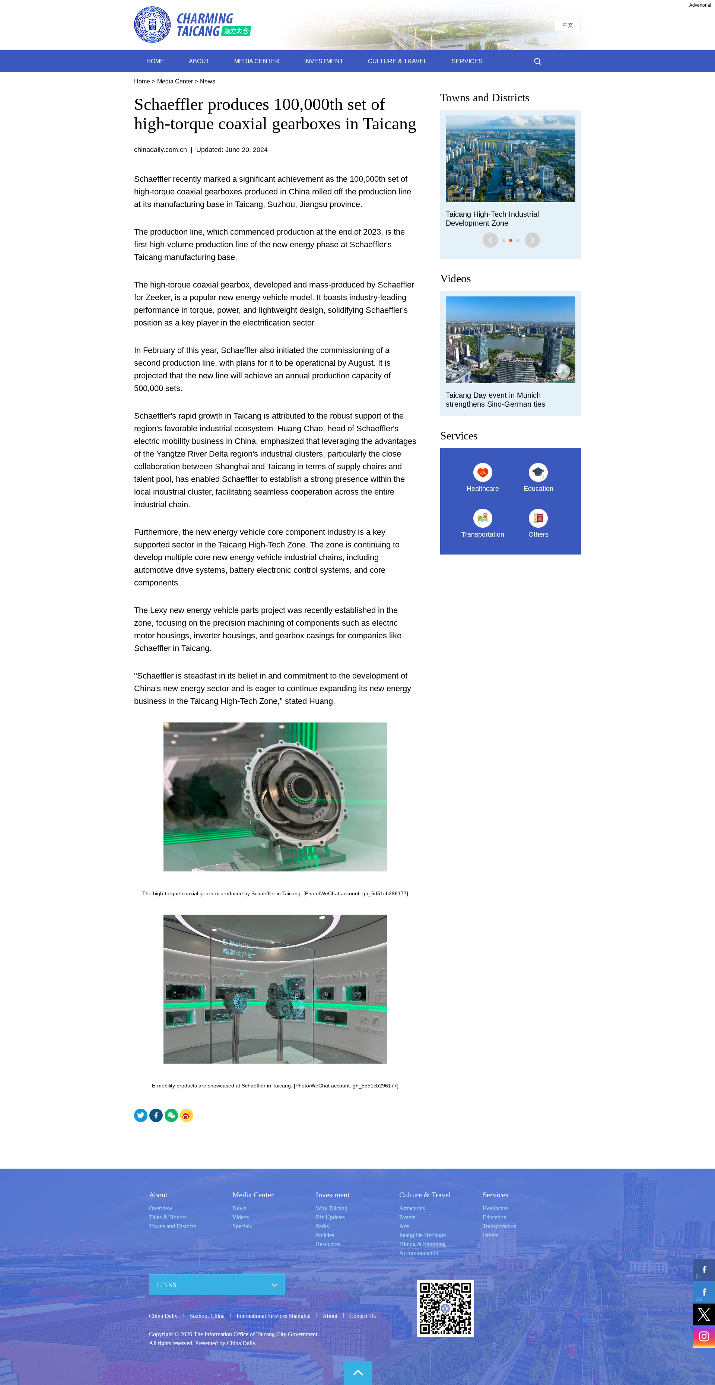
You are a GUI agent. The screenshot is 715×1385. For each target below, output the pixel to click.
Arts (404, 1226)
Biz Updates (330, 1217)
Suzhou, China (207, 1316)
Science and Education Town (493, 214)
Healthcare (495, 1208)
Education (494, 1217)
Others (490, 1235)
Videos (455, 269)
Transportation (500, 1226)
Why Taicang (331, 1208)
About (158, 1195)
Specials (242, 1226)
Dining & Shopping (422, 1244)
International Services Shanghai (273, 1316)
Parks (322, 1226)
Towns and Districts (485, 97)
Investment (333, 1195)
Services (459, 426)
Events (407, 1217)
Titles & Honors (168, 1217)
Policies (325, 1235)
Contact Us (362, 1316)
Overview (160, 1208)
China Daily (163, 1316)
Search (537, 61)
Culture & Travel (425, 1195)
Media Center (175, 81)
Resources (328, 1244)
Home (142, 81)
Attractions (412, 1208)
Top (358, 1373)
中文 (568, 25)
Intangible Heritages (423, 1235)
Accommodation (418, 1253)
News (207, 81)
